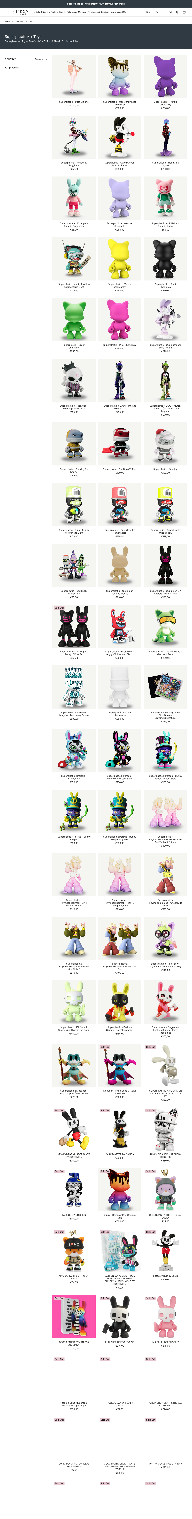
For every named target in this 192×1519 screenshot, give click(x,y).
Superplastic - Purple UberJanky (165, 103)
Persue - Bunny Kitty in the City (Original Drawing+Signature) (165, 715)
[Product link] (74, 81)
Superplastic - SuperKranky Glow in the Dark (74, 531)
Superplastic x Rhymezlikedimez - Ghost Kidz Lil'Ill (165, 903)
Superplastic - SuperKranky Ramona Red (120, 531)
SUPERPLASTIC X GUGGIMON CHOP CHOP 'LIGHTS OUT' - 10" (165, 1093)
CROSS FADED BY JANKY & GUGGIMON (74, 1343)
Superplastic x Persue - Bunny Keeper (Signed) (119, 838)
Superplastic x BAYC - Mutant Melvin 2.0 (120, 407)
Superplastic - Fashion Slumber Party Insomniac (119, 1028)
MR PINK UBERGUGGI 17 (165, 1342)
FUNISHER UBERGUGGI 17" (119, 1342)
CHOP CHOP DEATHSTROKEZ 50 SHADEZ (165, 1404)
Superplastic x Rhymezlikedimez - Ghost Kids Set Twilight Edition (165, 839)
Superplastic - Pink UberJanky (119, 345)
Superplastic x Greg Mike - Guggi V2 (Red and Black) (119, 653)
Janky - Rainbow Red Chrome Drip (120, 1216)
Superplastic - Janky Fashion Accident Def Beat (74, 285)
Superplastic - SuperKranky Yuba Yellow (165, 531)
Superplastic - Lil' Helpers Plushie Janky (165, 225)
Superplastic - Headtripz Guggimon (74, 164)
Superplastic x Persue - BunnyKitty (74, 777)
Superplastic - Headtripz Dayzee (165, 164)
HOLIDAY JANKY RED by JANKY (120, 1404)
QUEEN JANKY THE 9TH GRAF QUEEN (165, 1216)
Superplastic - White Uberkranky (120, 714)
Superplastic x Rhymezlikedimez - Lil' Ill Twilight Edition (74, 903)
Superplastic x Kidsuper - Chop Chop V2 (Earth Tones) (74, 1092)
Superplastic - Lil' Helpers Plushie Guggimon (74, 225)
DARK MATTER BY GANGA (119, 1154)
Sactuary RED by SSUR (165, 1276)
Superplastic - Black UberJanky (165, 285)
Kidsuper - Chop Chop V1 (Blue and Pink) (119, 1092)
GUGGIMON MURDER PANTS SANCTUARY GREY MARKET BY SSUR (119, 1466)
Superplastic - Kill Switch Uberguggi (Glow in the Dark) (74, 1028)
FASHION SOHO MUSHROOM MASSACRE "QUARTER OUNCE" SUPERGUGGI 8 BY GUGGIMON (120, 1280)
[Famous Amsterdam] (21, 12)
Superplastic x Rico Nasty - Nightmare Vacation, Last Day (165, 965)
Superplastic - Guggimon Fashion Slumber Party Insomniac (165, 1030)
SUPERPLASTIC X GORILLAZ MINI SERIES (74, 1465)
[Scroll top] (188, 1515)
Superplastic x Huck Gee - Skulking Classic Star (74, 407)
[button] (171, 12)
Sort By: (10, 59)
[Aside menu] (8, 12)
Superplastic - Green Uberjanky (74, 346)
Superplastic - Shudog (165, 469)
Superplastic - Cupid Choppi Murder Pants (119, 164)
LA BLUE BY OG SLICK (74, 1215)
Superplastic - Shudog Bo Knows (74, 470)
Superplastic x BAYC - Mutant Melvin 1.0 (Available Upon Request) (165, 408)
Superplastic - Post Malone (74, 102)
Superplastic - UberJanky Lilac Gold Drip (119, 103)
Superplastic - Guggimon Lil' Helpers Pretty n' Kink (165, 592)
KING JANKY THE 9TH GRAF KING (74, 1277)
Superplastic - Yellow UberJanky (119, 285)
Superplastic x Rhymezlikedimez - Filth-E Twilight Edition (119, 903)
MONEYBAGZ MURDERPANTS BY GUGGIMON (74, 1155)
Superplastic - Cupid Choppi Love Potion (165, 346)
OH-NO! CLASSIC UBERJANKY (165, 1463)
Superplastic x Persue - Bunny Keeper (74, 838)
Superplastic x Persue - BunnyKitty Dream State (120, 777)
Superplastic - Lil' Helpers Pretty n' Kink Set (74, 653)
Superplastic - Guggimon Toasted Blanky (119, 592)
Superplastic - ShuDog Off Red (119, 469)
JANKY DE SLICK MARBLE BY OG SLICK (165, 1155)
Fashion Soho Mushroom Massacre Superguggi (73, 1404)
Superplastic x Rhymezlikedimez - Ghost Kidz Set (119, 966)
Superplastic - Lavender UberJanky (120, 225)
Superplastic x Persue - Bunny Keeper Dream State (165, 777)
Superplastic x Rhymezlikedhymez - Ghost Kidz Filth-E (74, 966)
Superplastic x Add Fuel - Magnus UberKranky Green (74, 714)
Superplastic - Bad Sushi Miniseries (74, 592)
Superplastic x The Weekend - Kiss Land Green (165, 653)
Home (7, 21)
